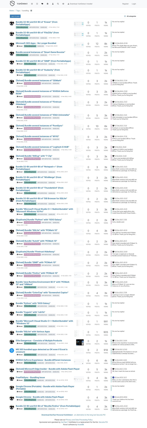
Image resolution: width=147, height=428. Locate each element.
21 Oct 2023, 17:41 (54, 27)
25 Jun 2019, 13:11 (121, 377)
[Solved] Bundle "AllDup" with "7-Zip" (34, 156)
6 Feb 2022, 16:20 (120, 147)
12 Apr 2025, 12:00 (121, 360)
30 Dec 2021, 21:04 (121, 406)
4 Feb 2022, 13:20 (121, 156)
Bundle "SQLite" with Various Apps (33, 331)
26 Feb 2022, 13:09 (121, 251)
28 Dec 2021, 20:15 (121, 273)
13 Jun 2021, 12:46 (62, 343)
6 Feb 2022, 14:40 (22, 120)
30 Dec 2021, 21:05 (121, 188)
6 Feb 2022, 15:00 (62, 64)
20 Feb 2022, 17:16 (121, 136)
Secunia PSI (103, 422)
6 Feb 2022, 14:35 (22, 142)
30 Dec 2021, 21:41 (121, 209)
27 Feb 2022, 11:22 (121, 125)
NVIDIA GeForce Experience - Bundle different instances (43, 360)
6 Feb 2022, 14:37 (22, 131)
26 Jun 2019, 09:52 (121, 397)
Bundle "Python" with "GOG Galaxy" (33, 303)
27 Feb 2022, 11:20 (121, 115)
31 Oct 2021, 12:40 (22, 236)
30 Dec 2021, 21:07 (121, 198)
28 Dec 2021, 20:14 (121, 262)
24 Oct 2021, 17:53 (121, 369)
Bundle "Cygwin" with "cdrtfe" (30, 312)
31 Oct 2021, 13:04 (121, 340)
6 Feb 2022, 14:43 (22, 110)
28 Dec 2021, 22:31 (62, 172)
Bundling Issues (23, 27)
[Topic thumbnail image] (79, 24)
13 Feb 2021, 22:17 (62, 354)
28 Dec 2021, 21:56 (62, 203)
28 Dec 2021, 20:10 (121, 230)
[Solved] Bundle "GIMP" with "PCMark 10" (36, 262)
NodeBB (81, 424)
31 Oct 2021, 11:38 (62, 306)
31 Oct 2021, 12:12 (22, 257)
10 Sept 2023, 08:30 (51, 46)
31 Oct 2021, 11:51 (66, 276)
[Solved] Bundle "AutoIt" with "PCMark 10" (36, 241)
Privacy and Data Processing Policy (79, 420)
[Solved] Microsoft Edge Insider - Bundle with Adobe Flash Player (48, 369)
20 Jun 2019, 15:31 (62, 408)
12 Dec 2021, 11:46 (22, 225)
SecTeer (64, 422)
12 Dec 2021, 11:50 (121, 219)
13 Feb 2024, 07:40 (121, 43)
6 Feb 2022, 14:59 (62, 75)
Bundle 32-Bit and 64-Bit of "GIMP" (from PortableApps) (43, 61)
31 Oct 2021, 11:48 (62, 287)
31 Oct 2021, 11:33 (62, 326)
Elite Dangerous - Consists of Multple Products (39, 340)
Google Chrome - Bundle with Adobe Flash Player (40, 397)
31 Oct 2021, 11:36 (62, 315)
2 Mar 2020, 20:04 (62, 363)
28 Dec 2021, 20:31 (62, 214)
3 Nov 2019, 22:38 (66, 371)
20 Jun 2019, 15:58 (62, 399)
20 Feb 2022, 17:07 (121, 102)
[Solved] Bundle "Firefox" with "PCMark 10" (37, 273)
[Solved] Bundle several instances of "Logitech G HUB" (42, 147)
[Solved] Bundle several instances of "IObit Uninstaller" (43, 115)
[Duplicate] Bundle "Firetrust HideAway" (35, 251)
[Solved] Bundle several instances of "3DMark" (39, 80)
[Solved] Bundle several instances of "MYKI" (37, 136)
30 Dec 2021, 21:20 (121, 282)
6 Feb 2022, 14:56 (22, 86)
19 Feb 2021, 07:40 (121, 349)
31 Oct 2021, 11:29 (62, 334)
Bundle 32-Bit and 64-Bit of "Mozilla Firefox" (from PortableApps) (48, 406)
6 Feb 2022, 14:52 (66, 96)
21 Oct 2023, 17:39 (54, 38)
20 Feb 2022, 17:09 (121, 91)
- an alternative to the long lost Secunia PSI (73, 415)
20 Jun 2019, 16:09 (62, 380)
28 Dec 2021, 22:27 (62, 182)
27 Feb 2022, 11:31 (54, 55)
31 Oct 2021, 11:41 (22, 298)
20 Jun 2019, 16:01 (62, 391)
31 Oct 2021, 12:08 (22, 268)
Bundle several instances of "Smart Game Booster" (40, 52)
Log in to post (15, 16)
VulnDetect (22, 3)
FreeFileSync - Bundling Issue (30, 377)
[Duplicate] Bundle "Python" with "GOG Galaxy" (39, 219)
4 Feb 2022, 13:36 (66, 150)
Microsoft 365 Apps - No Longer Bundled (36, 43)
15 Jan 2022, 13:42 (22, 161)
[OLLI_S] (11, 23)
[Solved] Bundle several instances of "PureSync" (39, 125)
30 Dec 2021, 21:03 (121, 177)
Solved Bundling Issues (33, 83)
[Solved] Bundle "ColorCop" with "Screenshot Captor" (42, 292)
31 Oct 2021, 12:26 (22, 246)
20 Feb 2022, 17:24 (121, 80)
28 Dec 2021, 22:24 (62, 193)
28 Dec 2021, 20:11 (121, 241)
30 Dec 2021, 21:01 (121, 166)
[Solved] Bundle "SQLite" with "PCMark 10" (37, 230)
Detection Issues (31, 343)
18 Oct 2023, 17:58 (121, 292)
